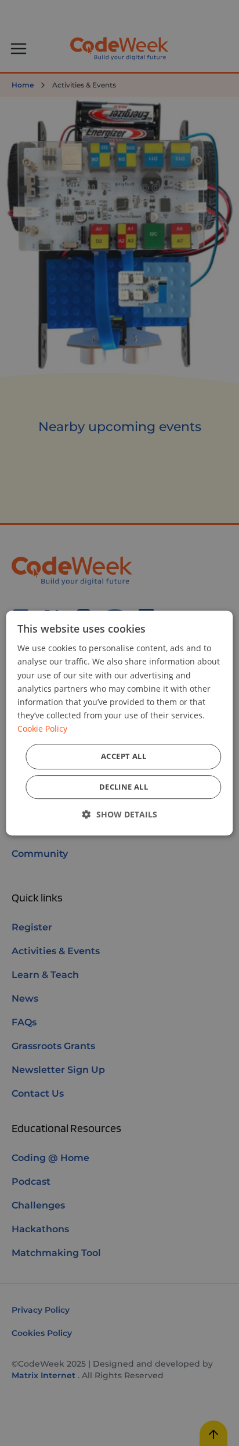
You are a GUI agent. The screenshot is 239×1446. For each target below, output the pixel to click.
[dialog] (119, 723)
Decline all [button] (123, 787)
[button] (119, 814)
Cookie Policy (42, 728)
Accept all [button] (123, 756)
